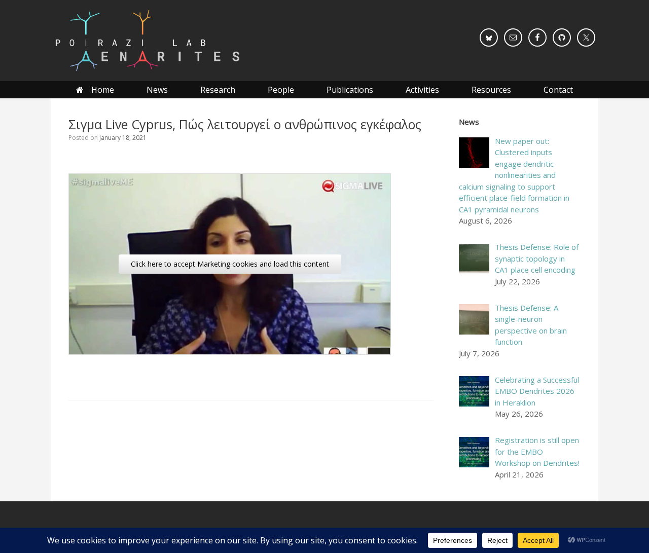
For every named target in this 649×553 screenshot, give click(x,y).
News (157, 89)
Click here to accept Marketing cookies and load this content (230, 264)
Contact (558, 89)
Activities (422, 89)
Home (102, 89)
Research (217, 89)
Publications (350, 89)
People (281, 89)
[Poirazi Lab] (147, 40)
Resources (491, 89)
